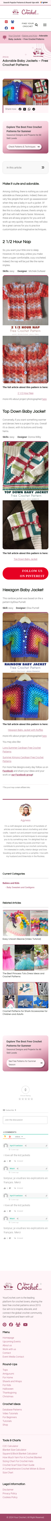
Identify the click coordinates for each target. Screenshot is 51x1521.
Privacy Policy (10, 1493)
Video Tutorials (10, 1413)
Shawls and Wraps (12, 1381)
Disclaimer (8, 1489)
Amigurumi (8, 1373)
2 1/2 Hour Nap (25, 393)
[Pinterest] (6, 22)
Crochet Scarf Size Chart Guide (18, 1465)
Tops (5, 1369)
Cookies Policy (10, 1497)
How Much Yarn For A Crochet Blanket (22, 1457)
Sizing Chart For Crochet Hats (18, 1461)
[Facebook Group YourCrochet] (18, 1324)
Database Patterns (12, 1409)
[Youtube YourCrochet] (25, 1324)
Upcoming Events (12, 1341)
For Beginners (10, 1417)
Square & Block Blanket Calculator (20, 1453)
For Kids (7, 1385)
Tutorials (7, 1421)
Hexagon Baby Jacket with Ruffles (25, 730)
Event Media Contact (13, 1356)
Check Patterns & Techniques (22, 146)
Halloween (8, 1388)
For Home (8, 1377)
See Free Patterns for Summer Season (22, 1063)
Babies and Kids (29, 35)
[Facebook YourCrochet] (11, 1324)
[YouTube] (12, 28)
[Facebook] (6, 28)
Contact (7, 1352)
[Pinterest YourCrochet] (4, 1324)
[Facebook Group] (12, 22)
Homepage (8, 1337)
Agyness (25, 820)
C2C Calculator (10, 1446)
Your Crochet (14, 35)
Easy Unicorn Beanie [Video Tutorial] (22, 939)
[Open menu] (45, 25)
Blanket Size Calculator (14, 1449)
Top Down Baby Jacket (25, 559)
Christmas (8, 1396)
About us (7, 1345)
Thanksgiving (9, 1392)
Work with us (9, 1349)
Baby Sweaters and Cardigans (20, 887)
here (44, 399)
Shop (5, 1424)
